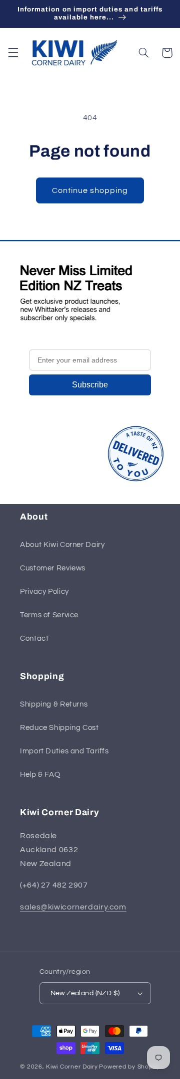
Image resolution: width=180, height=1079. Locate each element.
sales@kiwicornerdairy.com (73, 907)
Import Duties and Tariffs (64, 751)
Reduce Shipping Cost (59, 727)
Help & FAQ (40, 774)
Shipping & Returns (54, 704)
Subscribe (90, 384)
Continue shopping (90, 190)
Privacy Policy (44, 591)
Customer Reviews (53, 568)
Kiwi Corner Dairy (72, 1067)
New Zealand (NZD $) (85, 993)
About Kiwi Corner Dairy (62, 544)
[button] (13, 52)
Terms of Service (49, 615)
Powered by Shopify (129, 1067)
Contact (34, 638)
